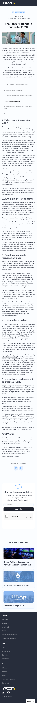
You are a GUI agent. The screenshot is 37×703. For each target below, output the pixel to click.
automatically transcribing (9, 357)
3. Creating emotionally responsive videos (18, 95)
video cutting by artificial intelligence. (20, 214)
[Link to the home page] (8, 688)
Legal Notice (6, 627)
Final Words (8, 114)
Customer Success (8, 679)
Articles (4, 672)
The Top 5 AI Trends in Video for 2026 (19, 18)
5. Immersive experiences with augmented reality (18, 107)
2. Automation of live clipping (13, 90)
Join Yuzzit (5, 623)
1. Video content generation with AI (16, 84)
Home (15, 16)
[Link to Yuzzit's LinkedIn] (3, 692)
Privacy (4, 631)
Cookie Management (9, 638)
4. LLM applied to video (12, 101)
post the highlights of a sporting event (13, 204)
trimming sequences (17, 235)
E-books (4, 668)
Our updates (6, 683)
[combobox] (30, 701)
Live (3, 647)
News (4, 675)
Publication (5, 659)
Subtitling (5, 655)
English (29, 701)
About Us (5, 619)
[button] (33, 3)
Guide (21, 16)
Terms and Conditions (9, 635)
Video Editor (6, 651)
